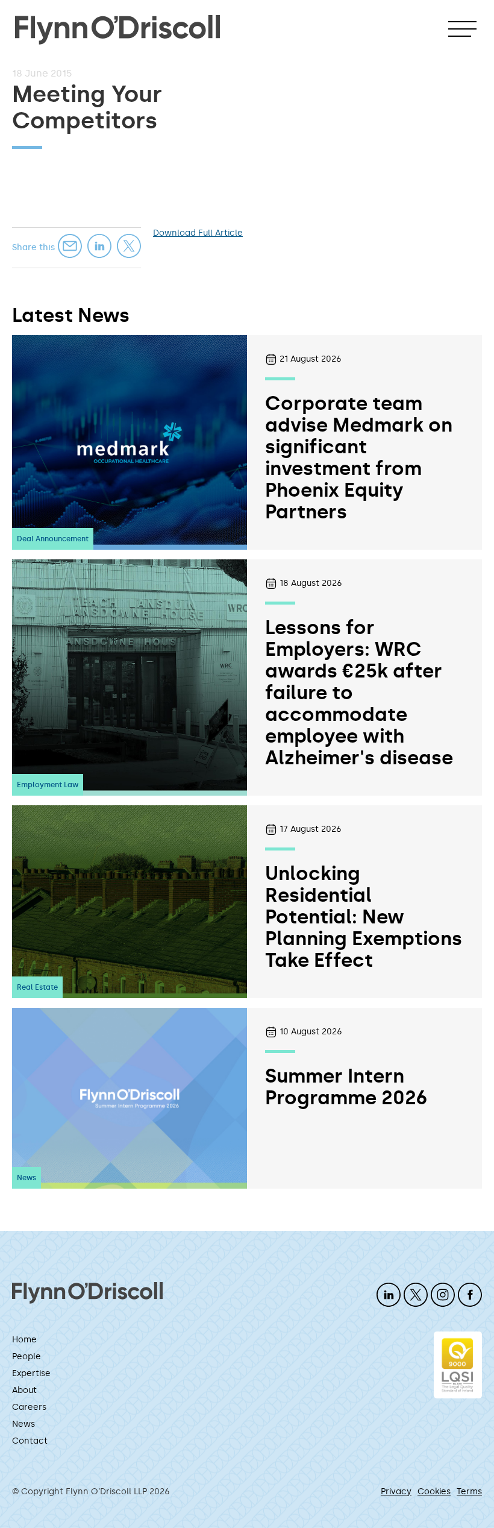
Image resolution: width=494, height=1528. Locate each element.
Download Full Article (198, 233)
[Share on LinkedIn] (99, 246)
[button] (462, 29)
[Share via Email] (70, 246)
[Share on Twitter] (129, 246)
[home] (117, 24)
